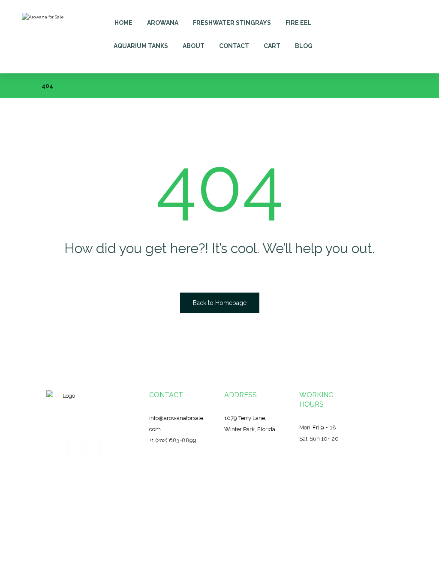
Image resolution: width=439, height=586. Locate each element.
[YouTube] (93, 448)
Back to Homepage (220, 302)
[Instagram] (74, 448)
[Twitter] (55, 448)
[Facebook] (37, 448)
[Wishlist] (390, 18)
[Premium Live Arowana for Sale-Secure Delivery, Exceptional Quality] (45, 36)
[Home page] (24, 85)
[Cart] (371, 18)
